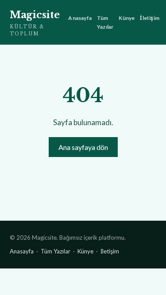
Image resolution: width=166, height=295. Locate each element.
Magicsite (34, 23)
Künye (127, 18)
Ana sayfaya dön (83, 147)
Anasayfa (80, 18)
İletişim (149, 18)
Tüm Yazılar (105, 22)
